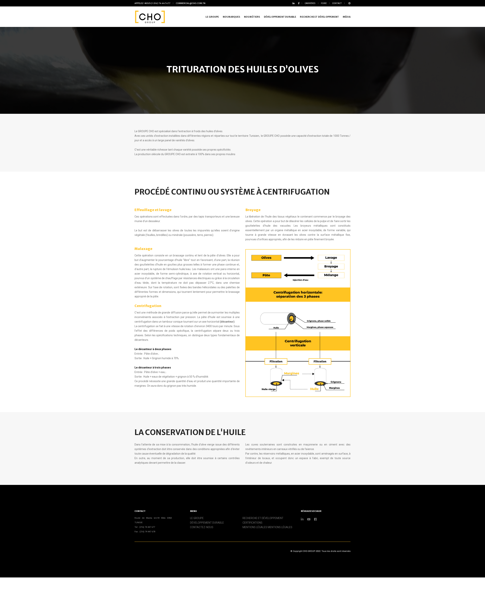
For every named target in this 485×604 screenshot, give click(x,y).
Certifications (252, 522)
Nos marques (231, 16)
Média (346, 16)
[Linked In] (293, 3)
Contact (337, 3)
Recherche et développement (262, 518)
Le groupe (197, 518)
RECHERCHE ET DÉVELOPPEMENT (319, 16)
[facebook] (298, 3)
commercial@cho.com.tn (190, 3)
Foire (324, 3)
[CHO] (150, 17)
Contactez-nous (201, 527)
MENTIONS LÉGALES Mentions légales (267, 527)
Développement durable (280, 16)
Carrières (310, 3)
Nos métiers (252, 16)
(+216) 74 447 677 (152, 3)
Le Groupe (212, 16)
